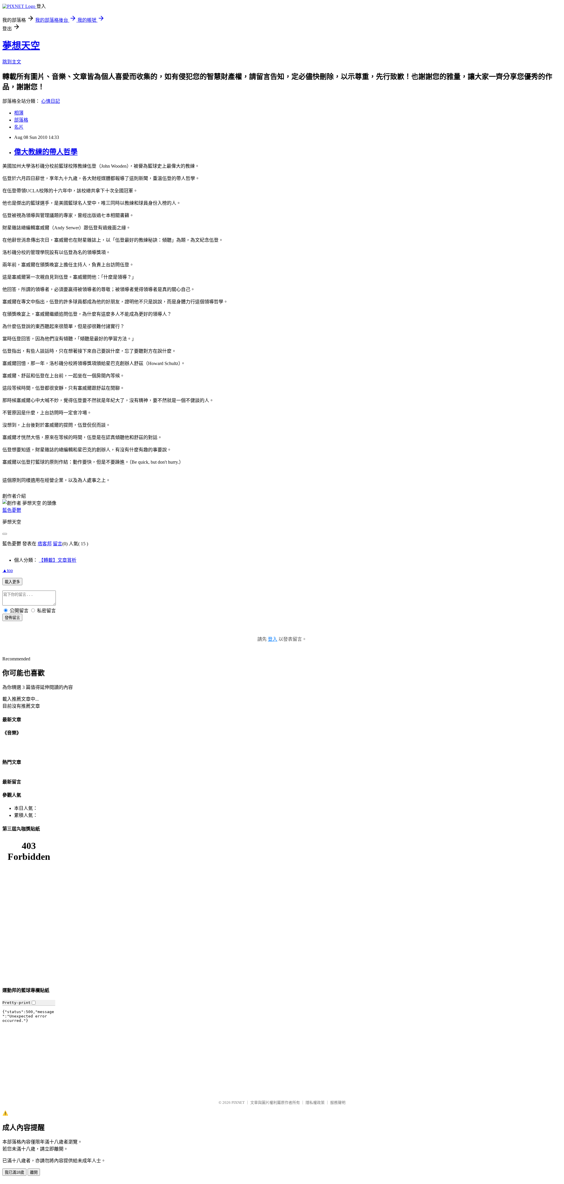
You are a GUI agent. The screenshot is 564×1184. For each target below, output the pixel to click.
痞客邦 (45, 543)
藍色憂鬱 (11, 510)
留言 (57, 543)
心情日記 (50, 101)
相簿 (19, 112)
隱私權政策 (315, 1102)
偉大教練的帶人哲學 (46, 152)
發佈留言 (12, 617)
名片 (19, 127)
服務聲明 (337, 1102)
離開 (34, 1172)
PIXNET (238, 1102)
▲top (7, 570)
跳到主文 (11, 61)
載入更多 (12, 582)
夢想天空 (21, 45)
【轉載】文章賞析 (57, 560)
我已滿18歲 (14, 1172)
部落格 (21, 119)
